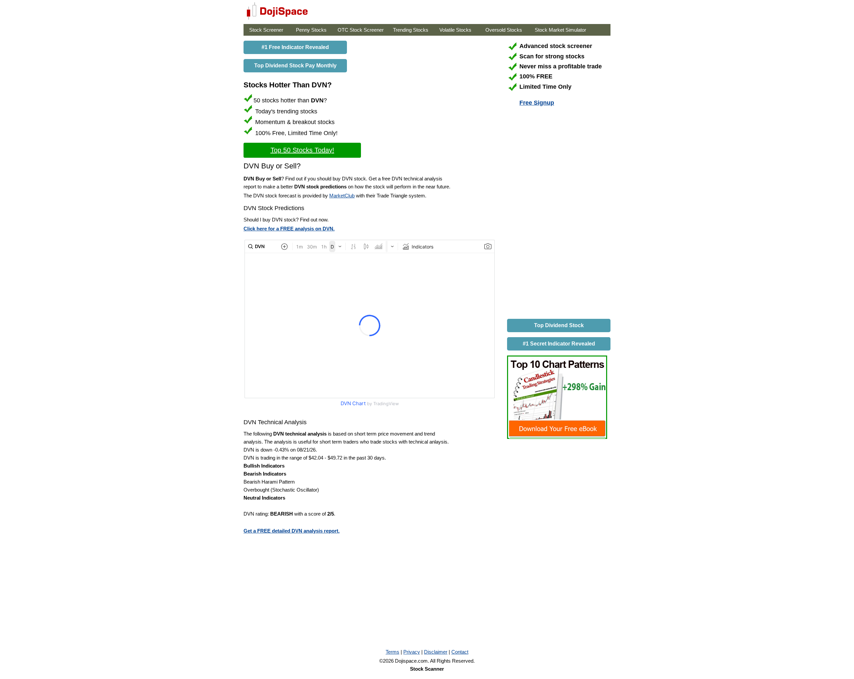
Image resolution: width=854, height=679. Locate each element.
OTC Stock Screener (361, 30)
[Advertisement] (557, 214)
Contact (459, 652)
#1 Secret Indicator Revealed (559, 344)
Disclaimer (435, 652)
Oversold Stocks (503, 30)
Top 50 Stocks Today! (302, 150)
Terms (392, 652)
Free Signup (536, 102)
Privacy (411, 652)
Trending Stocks (410, 30)
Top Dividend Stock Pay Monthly (295, 65)
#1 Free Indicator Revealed (295, 47)
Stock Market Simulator (560, 30)
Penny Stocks (311, 30)
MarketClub (342, 195)
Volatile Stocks (455, 30)
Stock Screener (266, 30)
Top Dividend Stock (559, 325)
